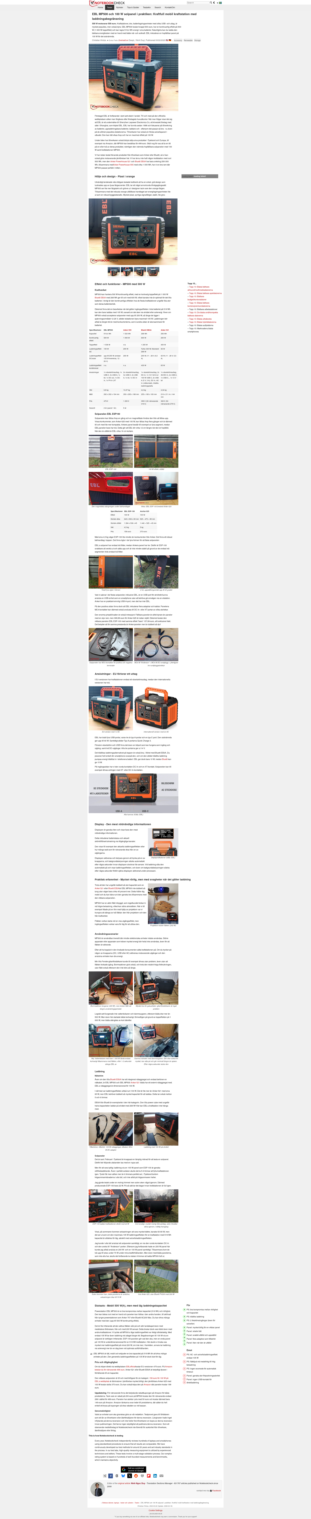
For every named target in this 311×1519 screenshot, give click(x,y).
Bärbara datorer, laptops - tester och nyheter (117, 1503)
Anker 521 (165, 330)
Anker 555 (127, 330)
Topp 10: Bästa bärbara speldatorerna (205, 293)
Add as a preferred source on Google (136, 1469)
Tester (109, 7)
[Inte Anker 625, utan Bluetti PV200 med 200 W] (156, 1276)
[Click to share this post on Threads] (117, 1476)
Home (100, 7)
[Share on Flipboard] (148, 1475)
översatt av (123, 40)
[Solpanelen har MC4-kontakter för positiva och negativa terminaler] (111, 644)
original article (124, 1483)
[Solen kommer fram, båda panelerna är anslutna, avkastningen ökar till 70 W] (111, 1276)
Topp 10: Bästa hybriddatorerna (202, 322)
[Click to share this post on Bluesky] (123, 1476)
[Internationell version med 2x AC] (156, 708)
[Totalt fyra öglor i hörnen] (111, 572)
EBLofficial (130, 1366)
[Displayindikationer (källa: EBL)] (163, 842)
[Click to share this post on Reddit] (136, 1475)
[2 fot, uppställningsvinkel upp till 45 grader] (156, 572)
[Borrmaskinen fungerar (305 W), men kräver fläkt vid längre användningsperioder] (111, 988)
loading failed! (187, 176)
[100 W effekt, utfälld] (156, 451)
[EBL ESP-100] (111, 451)
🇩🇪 (170, 40)
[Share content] (105, 1476)
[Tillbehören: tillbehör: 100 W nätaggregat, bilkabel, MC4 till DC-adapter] (111, 1129)
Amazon (147, 1384)
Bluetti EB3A (140, 161)
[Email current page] (161, 1476)
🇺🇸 (167, 40)
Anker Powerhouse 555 (123, 164)
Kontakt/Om (170, 7)
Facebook (216, 1490)
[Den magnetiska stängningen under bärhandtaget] (111, 488)
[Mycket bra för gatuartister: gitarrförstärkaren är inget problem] (156, 988)
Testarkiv (147, 7)
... (172, 40)
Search (158, 7)
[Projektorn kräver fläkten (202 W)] (163, 903)
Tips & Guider (133, 7)
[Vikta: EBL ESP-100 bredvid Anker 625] (156, 488)
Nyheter (119, 7)
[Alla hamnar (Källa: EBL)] (133, 793)
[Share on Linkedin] (155, 1475)
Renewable (188, 40)
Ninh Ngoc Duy (138, 1483)
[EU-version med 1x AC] (111, 708)
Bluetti (165, 759)
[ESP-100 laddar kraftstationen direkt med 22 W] (111, 1205)
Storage (197, 40)
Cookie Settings (155, 1510)
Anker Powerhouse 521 (120, 161)
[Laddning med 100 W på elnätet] (156, 1129)
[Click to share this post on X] (129, 1475)
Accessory (178, 40)
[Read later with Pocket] (142, 1475)
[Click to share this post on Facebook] (110, 1476)
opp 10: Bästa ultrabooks (201, 318)
